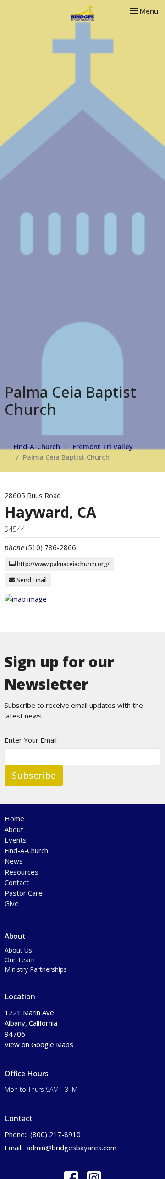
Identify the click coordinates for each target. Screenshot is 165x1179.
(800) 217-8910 (55, 1134)
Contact (17, 882)
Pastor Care (24, 892)
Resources (21, 871)
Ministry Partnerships (36, 969)
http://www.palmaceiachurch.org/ (63, 564)
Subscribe (34, 775)
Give (12, 903)
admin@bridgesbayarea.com (71, 1147)
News (14, 860)
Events (16, 839)
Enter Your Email (31, 739)
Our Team (20, 959)
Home (14, 818)
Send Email (31, 580)
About (14, 829)
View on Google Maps (39, 1044)
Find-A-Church (37, 446)
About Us (18, 950)
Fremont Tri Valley (103, 446)
